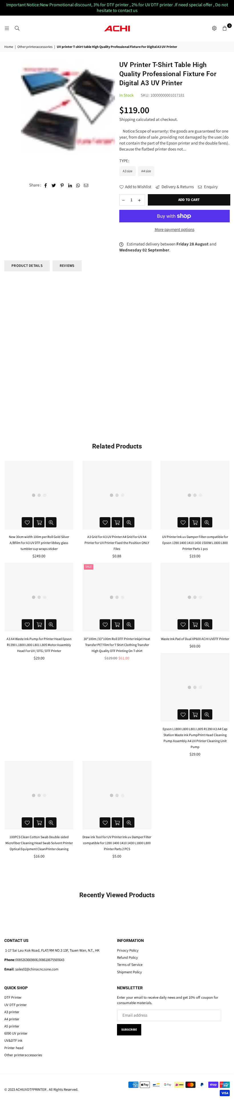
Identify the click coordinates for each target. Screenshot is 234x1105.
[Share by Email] (86, 185)
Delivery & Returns (177, 187)
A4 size (146, 171)
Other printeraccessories (35, 47)
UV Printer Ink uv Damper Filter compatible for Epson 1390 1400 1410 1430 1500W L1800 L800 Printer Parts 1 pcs (195, 543)
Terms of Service (129, 964)
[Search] (17, 28)
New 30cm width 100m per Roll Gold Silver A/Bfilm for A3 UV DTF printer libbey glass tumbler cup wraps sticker (39, 543)
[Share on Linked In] (70, 185)
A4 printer (11, 1019)
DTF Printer (13, 997)
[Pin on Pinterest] (62, 185)
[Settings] (214, 28)
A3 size (127, 171)
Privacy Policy (127, 950)
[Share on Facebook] (46, 185)
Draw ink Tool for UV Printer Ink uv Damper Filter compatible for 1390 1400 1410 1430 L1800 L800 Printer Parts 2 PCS (116, 843)
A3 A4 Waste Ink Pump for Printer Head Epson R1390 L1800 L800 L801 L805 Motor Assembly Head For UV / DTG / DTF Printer (39, 645)
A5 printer (11, 1026)
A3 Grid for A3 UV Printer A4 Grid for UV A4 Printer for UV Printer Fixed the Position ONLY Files (116, 543)
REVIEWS (67, 265)
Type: (124, 161)
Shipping (127, 120)
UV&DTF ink (13, 1040)
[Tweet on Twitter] (54, 185)
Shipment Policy (129, 972)
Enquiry (210, 187)
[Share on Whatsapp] (78, 185)
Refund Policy (127, 957)
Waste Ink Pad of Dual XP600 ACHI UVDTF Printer (195, 639)
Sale (88, 566)
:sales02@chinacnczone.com (36, 969)
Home (8, 47)
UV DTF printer (15, 1005)
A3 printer (11, 1012)
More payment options (174, 230)
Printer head (13, 1048)
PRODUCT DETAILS (27, 265)
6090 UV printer (16, 1033)
